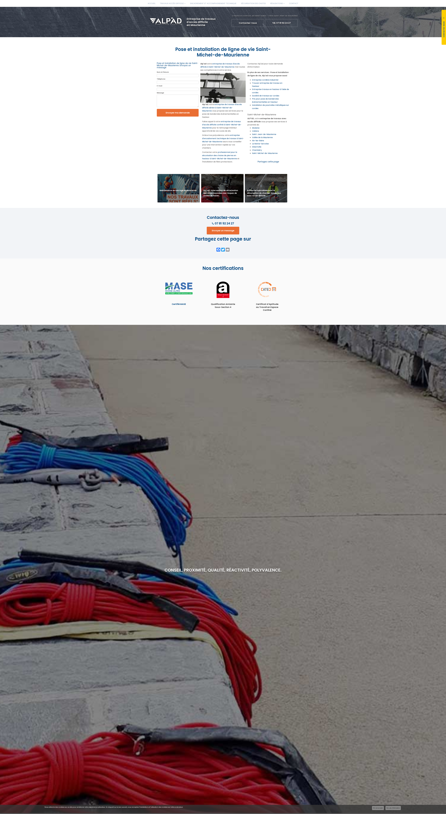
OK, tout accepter (378, 808)
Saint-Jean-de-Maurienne (264, 134)
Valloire (255, 131)
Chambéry (257, 150)
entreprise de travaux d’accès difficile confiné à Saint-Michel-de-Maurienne (221, 124)
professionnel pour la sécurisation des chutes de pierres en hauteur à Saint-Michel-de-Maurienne (219, 155)
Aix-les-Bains (258, 140)
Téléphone (161, 79)
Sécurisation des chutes (253, 3)
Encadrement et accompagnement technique (213, 3)
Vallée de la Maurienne (262, 137)
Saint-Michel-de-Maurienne (265, 153)
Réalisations (276, 3)
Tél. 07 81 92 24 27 (281, 23)
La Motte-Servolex (260, 143)
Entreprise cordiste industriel (265, 80)
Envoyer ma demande (178, 112)
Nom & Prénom (163, 72)
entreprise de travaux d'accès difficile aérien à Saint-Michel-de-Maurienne (222, 107)
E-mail (159, 86)
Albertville (256, 147)
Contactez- (248, 23)
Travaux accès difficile (172, 3)
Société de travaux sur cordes (265, 95)
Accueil (151, 3)
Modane (255, 128)
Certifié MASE (179, 304)
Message (160, 93)
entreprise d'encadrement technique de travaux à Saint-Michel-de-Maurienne (223, 138)
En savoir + (178, 188)
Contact (293, 3)
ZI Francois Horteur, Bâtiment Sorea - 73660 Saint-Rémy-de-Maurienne (265, 16)
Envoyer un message (223, 230)
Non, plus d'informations (393, 808)
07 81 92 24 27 (224, 223)
